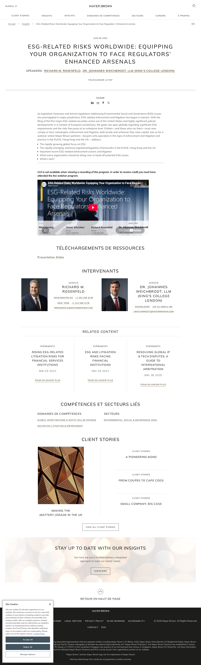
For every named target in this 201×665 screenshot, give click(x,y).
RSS (103, 627)
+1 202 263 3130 (84, 297)
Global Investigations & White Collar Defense (66, 420)
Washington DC (63, 297)
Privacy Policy (94, 621)
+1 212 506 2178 (80, 303)
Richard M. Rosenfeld (62, 70)
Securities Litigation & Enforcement (60, 426)
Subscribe (100, 571)
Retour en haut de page (100, 598)
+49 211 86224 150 (162, 307)
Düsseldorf (142, 307)
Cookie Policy (39, 634)
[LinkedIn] (92, 103)
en (193, 24)
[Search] (194, 6)
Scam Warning (116, 621)
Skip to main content (13, 2)
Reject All (27, 647)
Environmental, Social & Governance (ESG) (130, 420)
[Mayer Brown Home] (100, 6)
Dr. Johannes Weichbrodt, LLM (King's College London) (129, 70)
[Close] (50, 604)
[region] (27, 631)
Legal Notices (73, 621)
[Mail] (97, 103)
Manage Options (27, 654)
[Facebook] (103, 103)
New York (63, 303)
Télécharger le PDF (100, 80)
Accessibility (136, 621)
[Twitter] (108, 103)
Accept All (28, 639)
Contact (93, 627)
